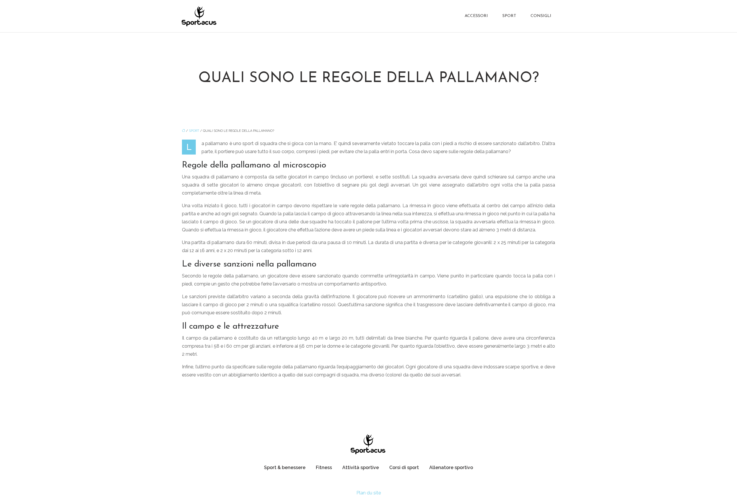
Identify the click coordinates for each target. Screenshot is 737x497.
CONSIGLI (541, 16)
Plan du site (368, 493)
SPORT (509, 16)
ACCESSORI (476, 16)
